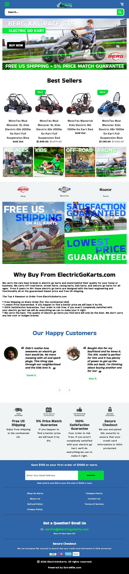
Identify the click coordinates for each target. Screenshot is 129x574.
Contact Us (94, 498)
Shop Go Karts (35, 493)
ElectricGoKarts (57, 561)
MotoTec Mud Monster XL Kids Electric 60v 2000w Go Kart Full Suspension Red (49, 129)
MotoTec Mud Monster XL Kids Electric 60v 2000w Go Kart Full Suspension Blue (18, 129)
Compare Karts (94, 493)
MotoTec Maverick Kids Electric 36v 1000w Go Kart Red (80, 125)
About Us (35, 498)
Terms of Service (94, 504)
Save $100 (91, 475)
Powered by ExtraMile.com (64, 567)
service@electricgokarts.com (67, 529)
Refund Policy (35, 504)
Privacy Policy (35, 509)
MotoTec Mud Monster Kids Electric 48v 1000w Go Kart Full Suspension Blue (111, 129)
